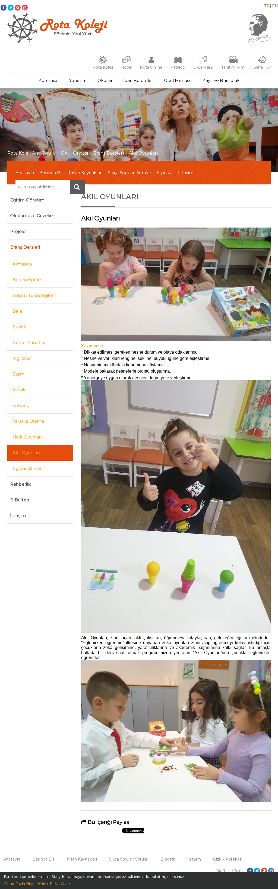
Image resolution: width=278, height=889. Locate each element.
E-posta (165, 172)
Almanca (22, 264)
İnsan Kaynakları (86, 172)
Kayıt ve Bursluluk (221, 80)
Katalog (177, 67)
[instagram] (24, 7)
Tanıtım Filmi (233, 67)
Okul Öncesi (74, 153)
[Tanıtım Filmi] (233, 62)
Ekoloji (19, 327)
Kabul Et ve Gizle (54, 883)
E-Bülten (19, 500)
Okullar (104, 80)
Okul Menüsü (178, 80)
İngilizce (21, 358)
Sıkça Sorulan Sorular (129, 172)
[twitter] (10, 7)
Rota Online (151, 67)
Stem (18, 374)
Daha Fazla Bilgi (19, 883)
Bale (17, 311)
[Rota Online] (151, 62)
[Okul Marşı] (203, 62)
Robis (126, 67)
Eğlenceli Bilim (28, 468)
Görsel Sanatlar (29, 342)
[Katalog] (178, 62)
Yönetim (78, 80)
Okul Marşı (203, 67)
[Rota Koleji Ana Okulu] (57, 41)
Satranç (20, 405)
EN (275, 6)
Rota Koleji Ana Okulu (31, 153)
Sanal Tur (262, 67)
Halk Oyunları (27, 437)
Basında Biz (51, 172)
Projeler (18, 231)
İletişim (185, 172)
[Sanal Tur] (262, 62)
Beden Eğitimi (28, 279)
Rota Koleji (103, 67)
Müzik (19, 389)
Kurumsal (48, 80)
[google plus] (17, 7)
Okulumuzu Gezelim (32, 215)
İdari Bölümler (138, 80)
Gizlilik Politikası (227, 859)
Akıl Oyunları (143, 153)
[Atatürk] (259, 41)
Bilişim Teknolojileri (33, 295)
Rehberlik (20, 484)
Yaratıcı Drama (28, 421)
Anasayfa (24, 172)
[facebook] (3, 7)
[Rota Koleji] (103, 62)
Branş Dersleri (108, 153)
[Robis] (126, 61)
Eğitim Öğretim (27, 200)
